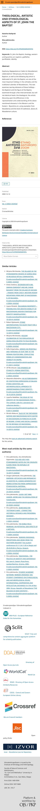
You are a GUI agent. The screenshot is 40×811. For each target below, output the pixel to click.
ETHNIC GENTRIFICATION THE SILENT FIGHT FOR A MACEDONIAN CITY (21, 325)
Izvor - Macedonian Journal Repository (17, 752)
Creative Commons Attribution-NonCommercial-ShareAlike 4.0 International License (20, 232)
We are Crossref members (13, 717)
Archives (11, 7)
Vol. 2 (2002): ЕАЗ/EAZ (23, 7)
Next (34, 434)
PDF (6, 184)
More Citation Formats (11, 256)
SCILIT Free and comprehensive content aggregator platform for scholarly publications (20, 636)
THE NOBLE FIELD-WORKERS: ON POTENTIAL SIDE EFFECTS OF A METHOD (22, 526)
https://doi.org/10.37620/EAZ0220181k (19, 49)
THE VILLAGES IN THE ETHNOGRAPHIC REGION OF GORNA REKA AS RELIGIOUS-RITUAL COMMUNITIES (21, 274)
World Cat (31, 675)
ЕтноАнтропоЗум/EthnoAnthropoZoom (19, 2)
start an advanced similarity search (24, 439)
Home (4, 7)
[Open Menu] (2, 2)
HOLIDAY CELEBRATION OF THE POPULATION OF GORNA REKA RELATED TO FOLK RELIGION (21, 338)
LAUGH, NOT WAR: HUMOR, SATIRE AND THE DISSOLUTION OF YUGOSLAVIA (21, 497)
